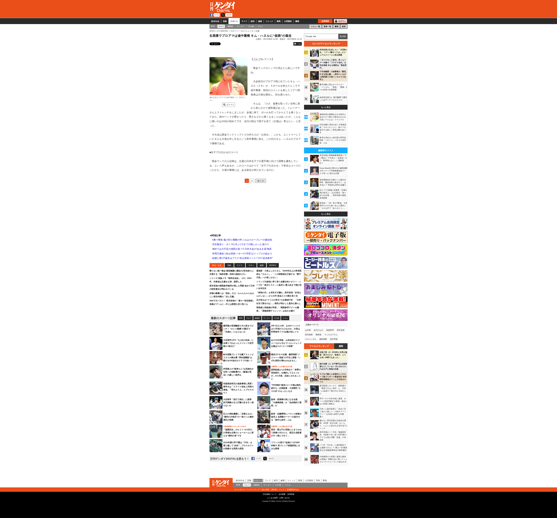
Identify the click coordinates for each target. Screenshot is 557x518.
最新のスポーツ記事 (223, 318)
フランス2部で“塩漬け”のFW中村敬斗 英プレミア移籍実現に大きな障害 (285, 445)
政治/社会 (215, 21)
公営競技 (288, 21)
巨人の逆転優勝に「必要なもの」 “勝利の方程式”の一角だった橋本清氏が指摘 (238, 417)
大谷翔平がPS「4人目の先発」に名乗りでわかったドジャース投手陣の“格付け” (238, 343)
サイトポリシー (240, 489)
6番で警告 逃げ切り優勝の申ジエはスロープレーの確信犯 (242, 240)
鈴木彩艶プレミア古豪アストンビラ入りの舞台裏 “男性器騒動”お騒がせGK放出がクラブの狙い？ (238, 357)
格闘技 (257, 318)
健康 (260, 21)
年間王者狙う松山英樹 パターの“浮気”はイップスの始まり (242, 253)
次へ (260, 181)
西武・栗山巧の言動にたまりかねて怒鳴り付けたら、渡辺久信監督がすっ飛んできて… (286, 432)
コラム (285, 318)
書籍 (297, 21)
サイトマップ (254, 489)
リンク (281, 489)
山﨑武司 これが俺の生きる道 (281, 366)
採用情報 (290, 494)
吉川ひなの (318, 330)
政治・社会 (216, 265)
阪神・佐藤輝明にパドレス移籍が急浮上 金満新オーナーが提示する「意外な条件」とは (286, 417)
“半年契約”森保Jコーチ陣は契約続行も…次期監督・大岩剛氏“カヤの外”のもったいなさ (286, 388)
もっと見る (326, 107)
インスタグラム (331, 335)
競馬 (279, 21)
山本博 (308, 330)
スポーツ (234, 21)
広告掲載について (270, 494)
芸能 (225, 21)
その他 (276, 318)
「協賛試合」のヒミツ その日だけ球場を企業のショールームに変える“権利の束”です (238, 432)
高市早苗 (334, 339)
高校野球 (330, 330)
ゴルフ (257, 59)
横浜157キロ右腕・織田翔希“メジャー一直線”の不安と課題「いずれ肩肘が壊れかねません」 (286, 357)
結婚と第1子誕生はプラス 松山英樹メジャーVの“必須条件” (242, 258)
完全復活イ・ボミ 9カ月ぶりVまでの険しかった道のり (240, 244)
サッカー (266, 318)
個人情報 (265, 489)
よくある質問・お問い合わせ (278, 498)
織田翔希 (323, 339)
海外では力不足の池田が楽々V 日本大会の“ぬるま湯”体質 (242, 249)
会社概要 (281, 494)
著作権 (274, 489)
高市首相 (340, 330)
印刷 (299, 44)
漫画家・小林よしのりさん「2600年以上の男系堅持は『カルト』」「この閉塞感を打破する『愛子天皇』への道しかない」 (279, 274)
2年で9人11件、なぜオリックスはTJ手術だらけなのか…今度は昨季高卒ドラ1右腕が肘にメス (285, 329)
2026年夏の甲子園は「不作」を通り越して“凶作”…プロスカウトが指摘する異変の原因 (238, 445)
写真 (318, 480)
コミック (269, 21)
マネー (251, 265)
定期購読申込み (293, 489)
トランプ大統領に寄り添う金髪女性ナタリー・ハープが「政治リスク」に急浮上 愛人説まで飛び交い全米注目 (279, 285)
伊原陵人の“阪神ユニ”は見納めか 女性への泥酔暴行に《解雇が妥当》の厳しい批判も (239, 372)
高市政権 (309, 335)
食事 (275, 103)
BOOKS (272, 265)
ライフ (244, 21)
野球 (241, 318)
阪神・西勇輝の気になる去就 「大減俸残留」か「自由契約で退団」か (286, 402)
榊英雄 (318, 335)
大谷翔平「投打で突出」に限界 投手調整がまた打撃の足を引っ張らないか (238, 402)
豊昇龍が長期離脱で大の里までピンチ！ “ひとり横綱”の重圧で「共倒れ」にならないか (238, 329)
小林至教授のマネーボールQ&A (234, 426)
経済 (253, 21)
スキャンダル (310, 339)
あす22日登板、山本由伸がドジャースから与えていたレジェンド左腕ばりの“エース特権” (286, 343)
